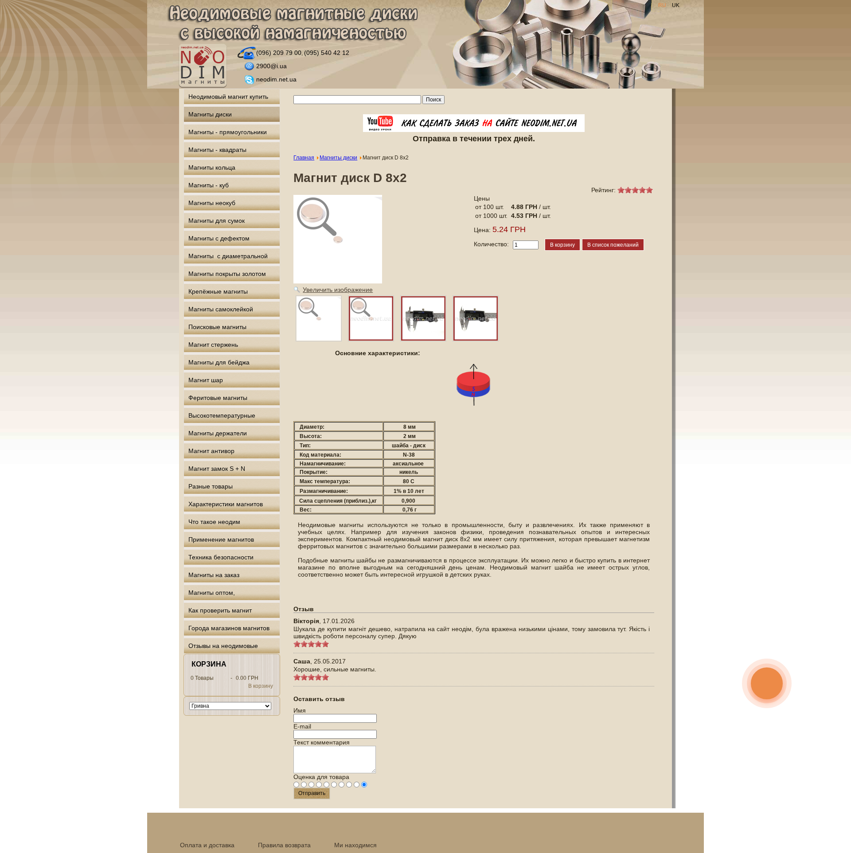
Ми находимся (355, 845)
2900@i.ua (271, 66)
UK (675, 5)
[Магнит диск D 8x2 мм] (371, 318)
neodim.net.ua (276, 79)
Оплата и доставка (207, 845)
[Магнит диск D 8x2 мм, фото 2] (476, 318)
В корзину (260, 686)
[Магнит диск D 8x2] (319, 318)
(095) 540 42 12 (326, 52)
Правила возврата (284, 845)
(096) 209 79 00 (278, 52)
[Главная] (292, 23)
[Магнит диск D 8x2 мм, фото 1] (423, 318)
